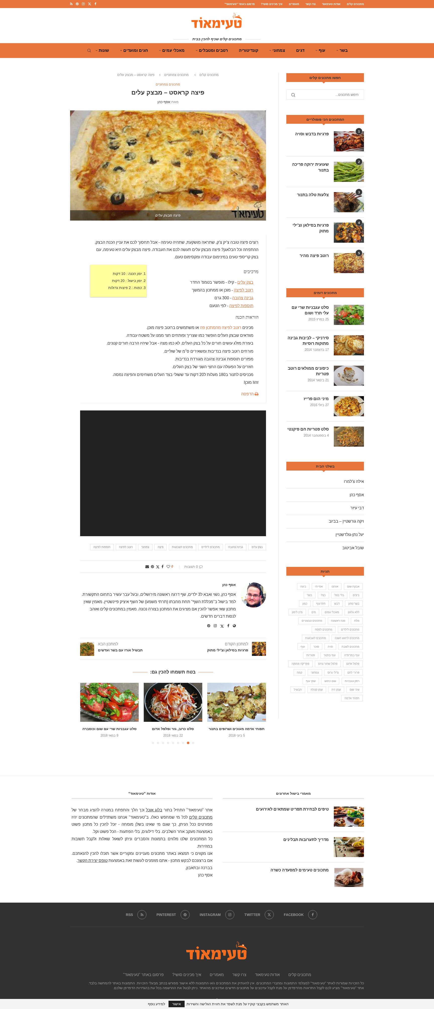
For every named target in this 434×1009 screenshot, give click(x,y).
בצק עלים (245, 282)
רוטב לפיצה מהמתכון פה (220, 327)
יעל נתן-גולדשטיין (350, 534)
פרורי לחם (353, 672)
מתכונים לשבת (350, 646)
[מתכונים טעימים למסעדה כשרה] (349, 877)
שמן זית (336, 689)
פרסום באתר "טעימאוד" (240, 4)
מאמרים (294, 4)
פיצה (161, 547)
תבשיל (298, 689)
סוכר (316, 646)
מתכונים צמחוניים (176, 75)
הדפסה (248, 394)
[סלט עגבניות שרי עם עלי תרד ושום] (349, 315)
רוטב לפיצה (243, 290)
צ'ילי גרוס (333, 672)
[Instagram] (83, 4)
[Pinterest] (77, 4)
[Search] (89, 50)
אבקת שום (353, 586)
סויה (330, 646)
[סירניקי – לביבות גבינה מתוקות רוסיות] (349, 345)
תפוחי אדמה (352, 698)
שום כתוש (330, 681)
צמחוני (279, 50)
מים (313, 612)
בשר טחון (353, 603)
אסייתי (319, 586)
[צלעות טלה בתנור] (349, 202)
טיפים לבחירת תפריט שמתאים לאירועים (292, 809)
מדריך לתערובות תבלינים (306, 839)
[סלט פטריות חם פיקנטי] (349, 437)
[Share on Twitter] (157, 567)
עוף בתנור (330, 655)
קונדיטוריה (248, 50)
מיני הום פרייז (316, 399)
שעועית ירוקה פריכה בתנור (310, 167)
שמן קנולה (317, 689)
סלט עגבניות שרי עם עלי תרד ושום (310, 310)
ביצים (356, 595)
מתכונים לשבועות (182, 547)
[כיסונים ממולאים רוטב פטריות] (349, 376)
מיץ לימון (297, 612)
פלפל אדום (352, 663)
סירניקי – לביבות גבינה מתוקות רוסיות (308, 341)
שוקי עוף (311, 681)
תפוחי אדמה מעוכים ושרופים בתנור (239, 729)
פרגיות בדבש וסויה (312, 134)
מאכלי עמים (173, 50)
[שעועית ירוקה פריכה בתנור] (349, 172)
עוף (322, 50)
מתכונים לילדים (210, 547)
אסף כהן (163, 102)
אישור (176, 1004)
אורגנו (335, 586)
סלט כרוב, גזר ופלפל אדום (175, 729)
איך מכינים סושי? (272, 4)
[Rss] (71, 4)
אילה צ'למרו (354, 481)
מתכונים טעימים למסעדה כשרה (299, 870)
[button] (87, 713)
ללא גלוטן (353, 612)
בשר (344, 50)
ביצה (303, 586)
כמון (304, 603)
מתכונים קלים (355, 4)
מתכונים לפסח (323, 629)
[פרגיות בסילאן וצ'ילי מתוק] (349, 233)
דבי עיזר (357, 508)
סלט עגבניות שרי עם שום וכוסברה (112, 729)
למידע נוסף (156, 1004)
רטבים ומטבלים (213, 50)
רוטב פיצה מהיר (314, 256)
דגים (300, 50)
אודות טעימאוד (331, 4)
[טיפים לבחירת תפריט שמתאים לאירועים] (349, 817)
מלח (356, 620)
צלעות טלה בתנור (313, 195)
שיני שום (354, 689)
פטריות (310, 655)
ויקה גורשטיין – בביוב (346, 521)
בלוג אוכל (154, 810)
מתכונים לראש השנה (347, 638)
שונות (104, 50)
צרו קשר (310, 4)
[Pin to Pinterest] (152, 567)
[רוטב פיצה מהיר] (349, 263)
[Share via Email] (147, 567)
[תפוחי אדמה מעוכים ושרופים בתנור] (239, 702)
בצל (323, 595)
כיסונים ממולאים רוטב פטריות (308, 371)
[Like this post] (168, 567)
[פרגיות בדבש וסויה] (349, 141)
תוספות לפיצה (102, 547)
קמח (299, 672)
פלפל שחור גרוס (328, 663)
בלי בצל (339, 595)
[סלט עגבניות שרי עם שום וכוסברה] (112, 702)
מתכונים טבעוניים (312, 620)
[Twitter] (89, 4)
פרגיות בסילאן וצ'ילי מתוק (311, 228)
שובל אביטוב (353, 548)
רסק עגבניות (352, 681)
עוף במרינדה (351, 655)
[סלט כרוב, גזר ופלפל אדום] (175, 702)
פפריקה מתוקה (300, 663)
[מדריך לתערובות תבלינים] (349, 847)
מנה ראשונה (338, 620)
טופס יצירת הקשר (92, 860)
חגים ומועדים (135, 50)
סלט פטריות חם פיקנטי (308, 429)
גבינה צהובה (242, 298)
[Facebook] (95, 4)
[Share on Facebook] (162, 567)
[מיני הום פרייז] (349, 406)
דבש (337, 603)
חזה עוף (320, 603)
